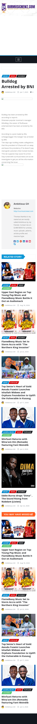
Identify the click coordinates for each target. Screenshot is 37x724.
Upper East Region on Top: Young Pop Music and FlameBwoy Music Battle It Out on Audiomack (17, 297)
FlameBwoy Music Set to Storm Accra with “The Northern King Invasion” (15, 344)
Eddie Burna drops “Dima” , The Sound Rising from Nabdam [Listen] (17, 498)
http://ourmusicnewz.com (23, 211)
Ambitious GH (10, 92)
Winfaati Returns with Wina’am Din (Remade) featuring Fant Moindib (15, 441)
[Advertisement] (18, 35)
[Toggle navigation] (18, 59)
